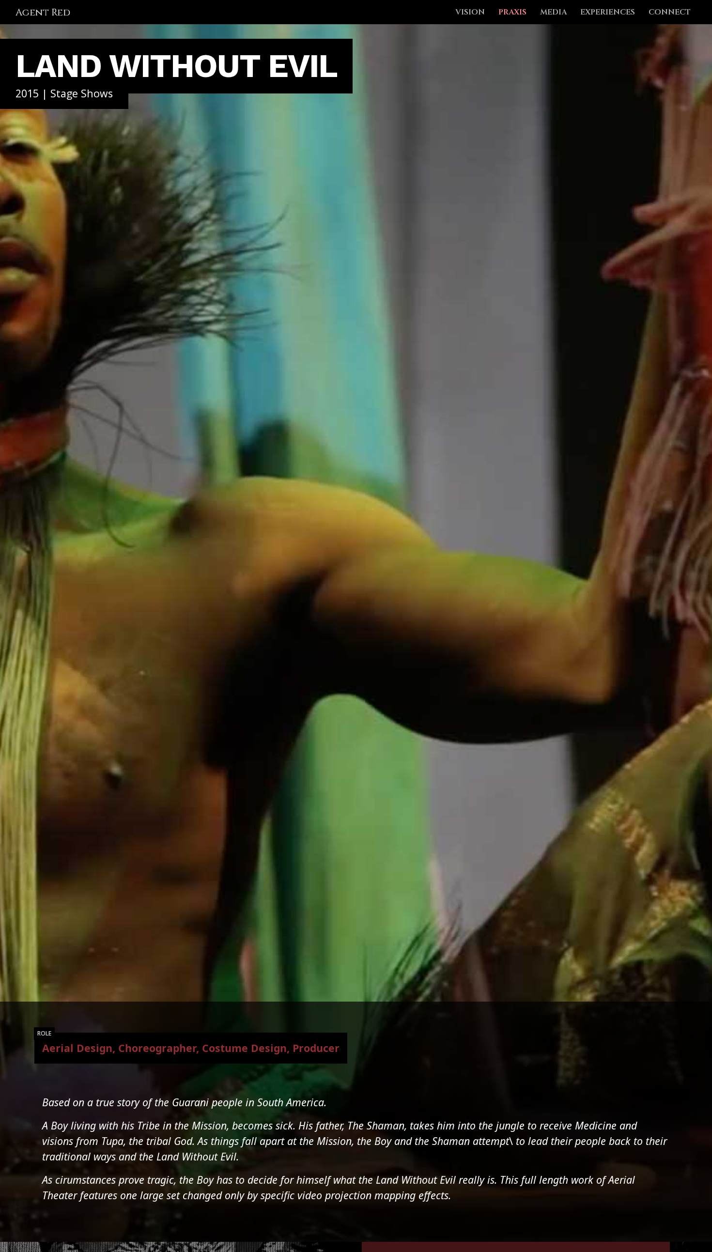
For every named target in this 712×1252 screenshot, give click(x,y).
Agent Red (42, 12)
